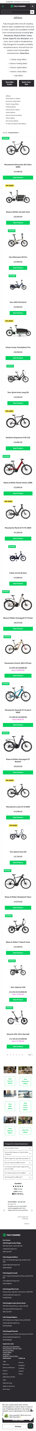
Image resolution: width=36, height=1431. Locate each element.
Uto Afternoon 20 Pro (18, 257)
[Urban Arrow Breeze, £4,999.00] (18, 556)
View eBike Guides (10, 83)
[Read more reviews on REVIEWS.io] (18, 1194)
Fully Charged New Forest (11, 1289)
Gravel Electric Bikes (13, 110)
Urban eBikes (10, 118)
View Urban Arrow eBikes (25, 1106)
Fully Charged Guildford (10, 1257)
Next (30, 1055)
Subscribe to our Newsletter (11, 1347)
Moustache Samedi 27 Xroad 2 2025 (18, 711)
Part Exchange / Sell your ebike (12, 1348)
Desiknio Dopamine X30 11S (18, 437)
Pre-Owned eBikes (12, 121)
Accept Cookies (18, 1420)
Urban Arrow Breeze (18, 573)
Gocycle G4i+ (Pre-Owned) (18, 1034)
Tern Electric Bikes (8, 1350)
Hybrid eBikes (10, 112)
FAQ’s (4, 1380)
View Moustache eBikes (25, 1081)
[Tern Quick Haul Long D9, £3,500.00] (18, 376)
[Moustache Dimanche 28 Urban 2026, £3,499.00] (18, 148)
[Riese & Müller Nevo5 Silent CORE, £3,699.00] (18, 466)
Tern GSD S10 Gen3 (18, 302)
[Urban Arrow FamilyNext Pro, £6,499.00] (18, 331)
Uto (18, 38)
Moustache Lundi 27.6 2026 (18, 807)
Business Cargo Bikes (13, 101)
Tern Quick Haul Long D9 (18, 392)
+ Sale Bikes (18, 76)
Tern (31, 32)
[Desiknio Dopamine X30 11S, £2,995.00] (18, 421)
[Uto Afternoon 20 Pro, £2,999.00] (18, 240)
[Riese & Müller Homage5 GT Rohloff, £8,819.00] (18, 743)
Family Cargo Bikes (12, 104)
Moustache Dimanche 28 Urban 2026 (18, 165)
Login (4, 1361)
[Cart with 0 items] (32, 6)
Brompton (25, 38)
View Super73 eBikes (10, 1131)
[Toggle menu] (3, 6)
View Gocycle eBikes (10, 1081)
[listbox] (14, 132)
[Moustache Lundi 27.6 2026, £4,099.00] (18, 790)
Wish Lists (6, 1364)
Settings (18, 1426)
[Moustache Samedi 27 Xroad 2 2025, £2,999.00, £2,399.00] (18, 693)
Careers (5, 1371)
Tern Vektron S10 (18, 987)
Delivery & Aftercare (9, 1367)
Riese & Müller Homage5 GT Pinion (18, 618)
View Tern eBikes (25, 1131)
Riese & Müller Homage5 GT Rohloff (18, 760)
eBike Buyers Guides (9, 1377)
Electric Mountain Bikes (14, 115)
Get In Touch (6, 1389)
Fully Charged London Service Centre (14, 1303)
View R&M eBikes (10, 1106)
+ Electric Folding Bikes (17, 64)
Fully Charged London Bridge (12, 1243)
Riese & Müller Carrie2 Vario (18, 212)
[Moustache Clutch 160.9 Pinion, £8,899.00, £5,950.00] (18, 646)
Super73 (12, 38)
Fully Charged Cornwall (10, 1273)
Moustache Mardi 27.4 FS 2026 (18, 528)
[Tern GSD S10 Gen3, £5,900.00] (18, 285)
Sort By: (5, 133)
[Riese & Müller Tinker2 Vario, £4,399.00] (18, 925)
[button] (4, 1210)
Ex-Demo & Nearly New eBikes (16, 124)
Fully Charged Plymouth (10, 1331)
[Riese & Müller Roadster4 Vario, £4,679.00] (18, 880)
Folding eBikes (11, 107)
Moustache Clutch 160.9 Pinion (17, 663)
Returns (5, 1374)
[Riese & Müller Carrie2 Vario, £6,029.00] (18, 195)
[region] (18, 1210)
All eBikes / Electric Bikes (10, 1356)
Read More (24, 53)
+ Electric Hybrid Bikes (18, 68)
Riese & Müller (20, 35)
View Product (18, 178)
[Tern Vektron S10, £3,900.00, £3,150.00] (18, 970)
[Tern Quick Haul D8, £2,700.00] (18, 834)
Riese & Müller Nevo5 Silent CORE (18, 483)
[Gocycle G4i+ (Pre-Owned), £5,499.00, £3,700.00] (18, 1017)
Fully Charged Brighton (10, 1317)
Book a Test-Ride (26, 83)
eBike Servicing (7, 1383)
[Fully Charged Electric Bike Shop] (18, 6)
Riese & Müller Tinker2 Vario (18, 942)
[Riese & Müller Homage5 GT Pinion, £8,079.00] (18, 601)
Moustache (8, 35)
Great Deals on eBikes (13, 99)
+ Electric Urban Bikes (18, 72)
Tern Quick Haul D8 (18, 852)
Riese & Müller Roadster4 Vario (18, 897)
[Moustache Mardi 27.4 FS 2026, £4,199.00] (18, 511)
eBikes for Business (9, 1386)
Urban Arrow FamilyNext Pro (18, 347)
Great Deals (6, 1354)
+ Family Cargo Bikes (17, 59)
